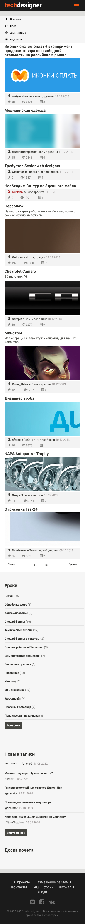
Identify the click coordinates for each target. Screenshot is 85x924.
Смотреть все (16, 832)
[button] (45, 19)
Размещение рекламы (53, 882)
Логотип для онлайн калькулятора (28, 802)
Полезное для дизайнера (24, 715)
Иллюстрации (35, 257)
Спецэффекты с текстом (24, 638)
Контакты (19, 887)
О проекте (22, 882)
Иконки (13, 681)
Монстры (13, 333)
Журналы (66, 887)
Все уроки (13, 725)
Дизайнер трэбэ (19, 398)
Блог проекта (35, 192)
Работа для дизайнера (43, 172)
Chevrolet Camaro (20, 271)
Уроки (48, 887)
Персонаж (14, 206)
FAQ (35, 887)
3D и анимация (18, 690)
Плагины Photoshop (20, 707)
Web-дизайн (15, 698)
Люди (42, 892)
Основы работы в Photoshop (26, 647)
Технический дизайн (44, 550)
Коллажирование (18, 613)
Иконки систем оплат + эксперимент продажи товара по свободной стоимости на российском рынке (39, 50)
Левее (11, 564)
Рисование (15, 673)
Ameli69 (27, 763)
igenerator (11, 793)
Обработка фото (18, 604)
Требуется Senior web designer (32, 166)
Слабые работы (47, 152)
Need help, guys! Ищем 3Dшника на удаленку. (36, 816)
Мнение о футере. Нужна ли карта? (29, 773)
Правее (73, 564)
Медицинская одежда (25, 110)
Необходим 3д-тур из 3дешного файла (40, 186)
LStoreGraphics (15, 822)
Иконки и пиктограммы (38, 96)
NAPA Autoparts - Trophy (27, 453)
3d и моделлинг (36, 319)
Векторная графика (20, 664)
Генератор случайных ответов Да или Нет (33, 787)
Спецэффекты (18, 621)
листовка (11, 763)
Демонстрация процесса (25, 655)
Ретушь (12, 596)
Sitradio (10, 778)
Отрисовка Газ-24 (21, 509)
